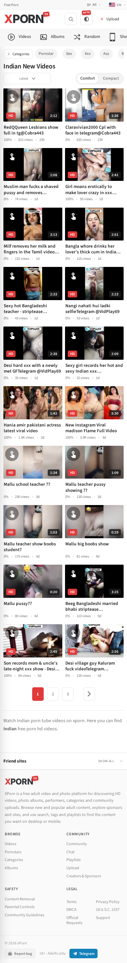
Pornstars (13, 852)
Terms (71, 902)
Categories (21, 54)
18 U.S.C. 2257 (108, 910)
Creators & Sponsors (83, 876)
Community (76, 844)
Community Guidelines (24, 915)
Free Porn (11, 5)
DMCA (71, 910)
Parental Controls (20, 907)
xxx (88, 54)
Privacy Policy (108, 902)
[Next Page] (89, 694)
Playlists (73, 860)
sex (69, 54)
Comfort (87, 78)
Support (103, 918)
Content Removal (20, 899)
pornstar (46, 54)
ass (106, 54)
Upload (72, 868)
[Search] (71, 19)
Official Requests (74, 920)
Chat (70, 852)
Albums (11, 868)
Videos (10, 844)
